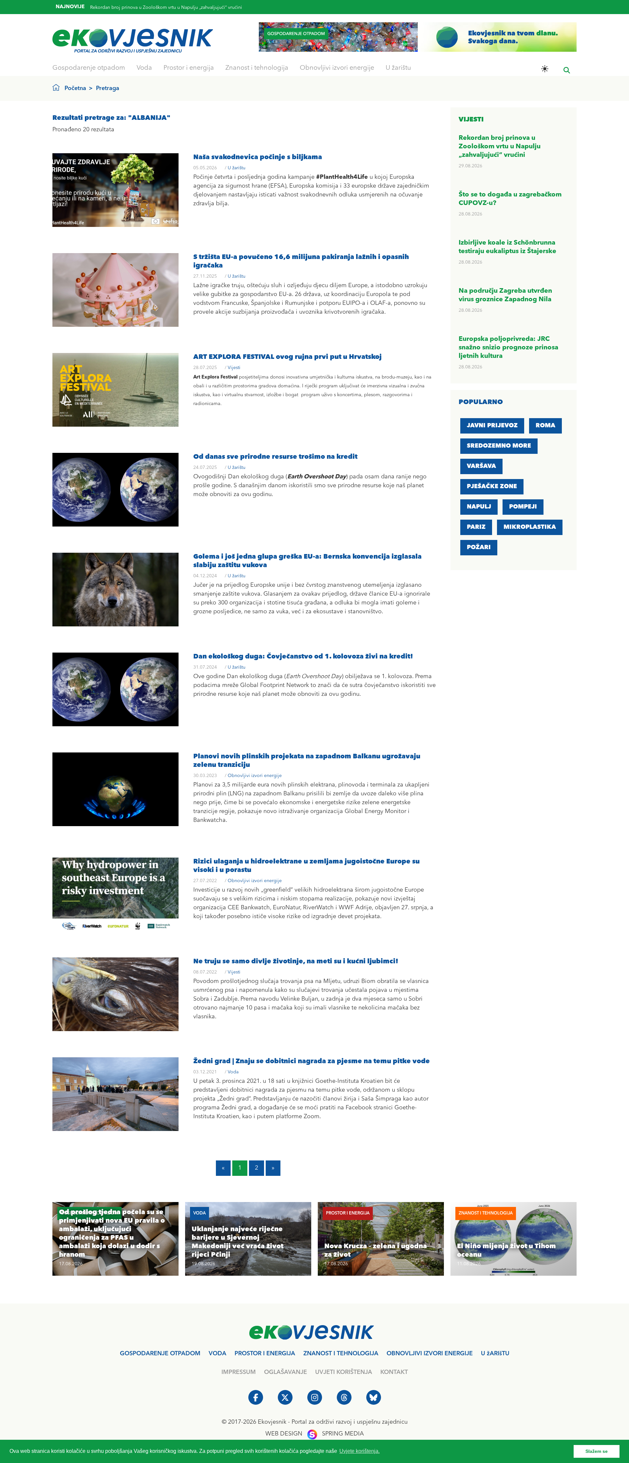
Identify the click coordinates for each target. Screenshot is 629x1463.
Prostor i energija (188, 68)
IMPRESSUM (238, 1372)
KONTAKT (394, 1372)
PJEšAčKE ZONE (492, 487)
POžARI (479, 547)
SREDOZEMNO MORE (499, 446)
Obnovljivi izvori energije (337, 68)
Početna (75, 88)
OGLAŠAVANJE (285, 1372)
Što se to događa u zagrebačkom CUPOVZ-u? (137, 5)
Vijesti (234, 367)
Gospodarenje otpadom (88, 68)
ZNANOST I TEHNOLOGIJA (340, 1354)
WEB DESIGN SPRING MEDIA (314, 1434)
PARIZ (476, 527)
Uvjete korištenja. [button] (359, 1451)
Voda (144, 68)
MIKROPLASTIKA (530, 527)
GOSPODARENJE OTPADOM (160, 1354)
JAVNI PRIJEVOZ (492, 426)
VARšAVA (481, 466)
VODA (217, 1354)
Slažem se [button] (596, 1451)
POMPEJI (523, 507)
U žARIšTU (495, 1354)
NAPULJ (479, 507)
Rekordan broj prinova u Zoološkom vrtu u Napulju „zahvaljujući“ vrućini (500, 146)
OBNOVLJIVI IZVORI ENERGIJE (430, 1354)
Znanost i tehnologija (256, 68)
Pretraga (107, 88)
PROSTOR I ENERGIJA (265, 1354)
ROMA (545, 426)
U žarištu (398, 68)
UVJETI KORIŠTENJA (343, 1372)
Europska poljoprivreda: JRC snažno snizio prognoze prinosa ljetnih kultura (508, 348)
